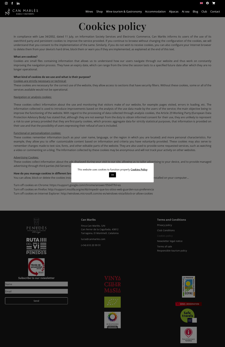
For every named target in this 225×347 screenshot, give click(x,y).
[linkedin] (18, 3)
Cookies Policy (139, 169)
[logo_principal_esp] (21, 10)
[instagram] (6, 3)
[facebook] (12, 3)
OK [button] (112, 174)
